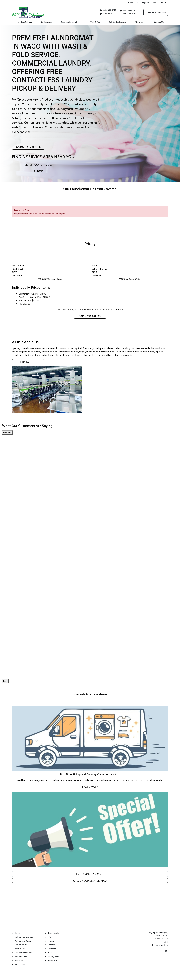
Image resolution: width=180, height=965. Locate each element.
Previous (7, 432)
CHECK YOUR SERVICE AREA (90, 880)
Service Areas (46, 22)
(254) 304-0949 (109, 10)
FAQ (49, 936)
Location (51, 944)
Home (17, 933)
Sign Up (145, 2)
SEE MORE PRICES (90, 316)
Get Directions (161, 945)
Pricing (51, 940)
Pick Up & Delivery (24, 22)
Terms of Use (54, 960)
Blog (50, 952)
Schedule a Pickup (156, 12)
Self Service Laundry (117, 22)
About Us (139, 22)
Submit (39, 171)
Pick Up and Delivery (24, 940)
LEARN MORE (90, 787)
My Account (158, 2)
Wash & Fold (95, 22)
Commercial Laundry (69, 22)
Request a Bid (21, 956)
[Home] (28, 12)
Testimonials (53, 933)
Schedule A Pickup (28, 147)
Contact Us (133, 2)
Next (5, 680)
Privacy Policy (54, 956)
